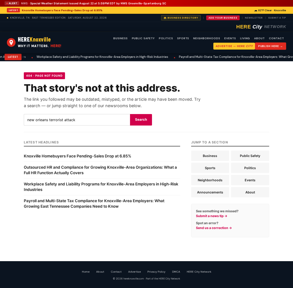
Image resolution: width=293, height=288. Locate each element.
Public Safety (250, 156)
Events (250, 180)
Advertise (134, 272)
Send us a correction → (214, 228)
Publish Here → (270, 46)
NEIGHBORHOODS (206, 38)
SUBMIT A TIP (277, 17)
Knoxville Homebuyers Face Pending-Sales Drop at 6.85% (62, 10)
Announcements (210, 192)
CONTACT (276, 38)
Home (86, 272)
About (250, 192)
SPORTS (183, 38)
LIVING (245, 38)
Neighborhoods (210, 180)
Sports (210, 168)
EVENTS (230, 38)
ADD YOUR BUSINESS (223, 17)
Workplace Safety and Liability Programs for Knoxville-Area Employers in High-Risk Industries (98, 57)
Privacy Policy (156, 272)
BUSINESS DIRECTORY (183, 17)
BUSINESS (120, 38)
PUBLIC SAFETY (143, 38)
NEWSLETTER (254, 17)
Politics (250, 168)
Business (210, 156)
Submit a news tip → (211, 216)
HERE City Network (199, 272)
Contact (116, 272)
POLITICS (166, 38)
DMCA (176, 272)
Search (141, 119)
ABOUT (259, 38)
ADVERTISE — (234, 46)
